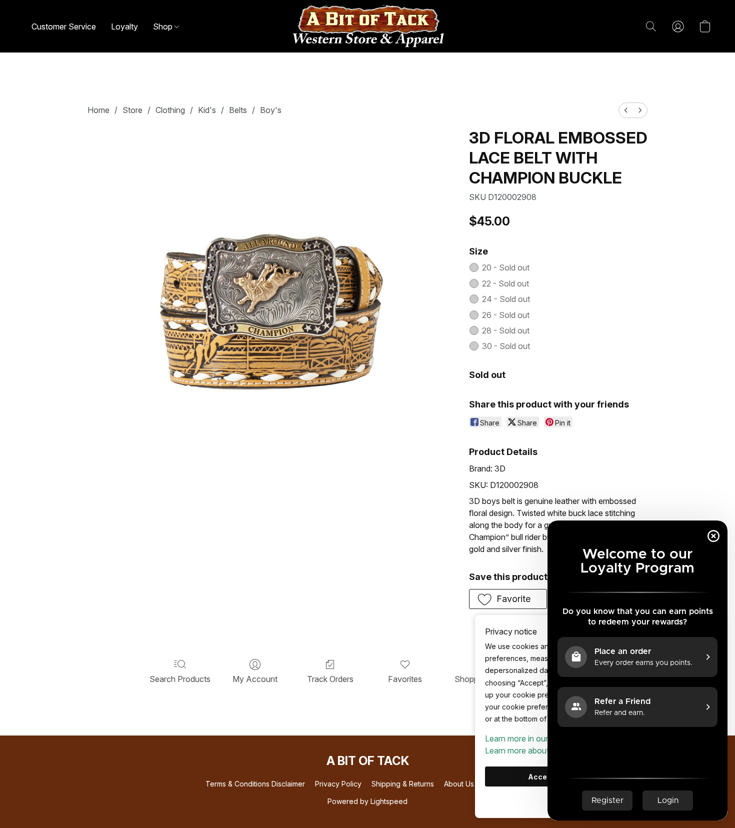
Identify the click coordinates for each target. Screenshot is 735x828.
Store (132, 110)
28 (506, 331)
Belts (238, 110)
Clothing (170, 110)
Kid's (207, 110)
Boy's (271, 110)
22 (505, 283)
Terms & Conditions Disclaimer (255, 784)
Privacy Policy (338, 784)
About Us (459, 784)
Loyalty (124, 27)
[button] (367, 26)
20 (506, 267)
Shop (163, 27)
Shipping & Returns (403, 784)
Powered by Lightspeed (368, 801)
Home (99, 110)
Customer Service (64, 27)
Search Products (180, 679)
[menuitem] (626, 110)
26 (506, 315)
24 (506, 299)
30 (506, 346)
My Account (255, 679)
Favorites (405, 679)
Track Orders (330, 679)
